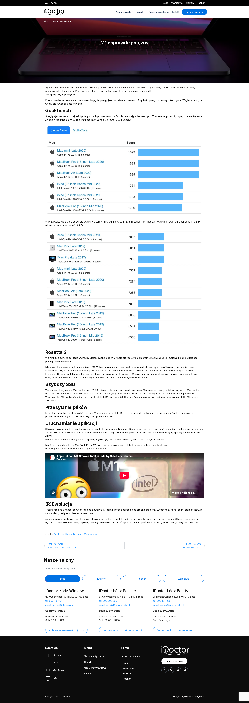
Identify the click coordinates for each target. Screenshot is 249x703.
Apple (56, 534)
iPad (55, 662)
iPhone (57, 655)
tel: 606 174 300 (162, 600)
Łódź (165, 2)
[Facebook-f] (164, 670)
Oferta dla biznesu (131, 656)
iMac (56, 678)
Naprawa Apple (123, 12)
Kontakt (175, 12)
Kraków (189, 2)
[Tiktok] (185, 670)
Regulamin (200, 696)
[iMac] (48, 679)
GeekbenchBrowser (72, 534)
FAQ (46, 2)
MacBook (58, 670)
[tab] (62, 578)
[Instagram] (171, 670)
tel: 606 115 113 (53, 600)
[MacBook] (47, 670)
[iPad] (47, 662)
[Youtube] (178, 670)
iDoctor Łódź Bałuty (170, 591)
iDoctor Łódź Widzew (64, 591)
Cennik (139, 12)
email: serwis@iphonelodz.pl (60, 605)
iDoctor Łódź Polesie (117, 591)
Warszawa (177, 2)
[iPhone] (48, 655)
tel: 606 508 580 (108, 600)
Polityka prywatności (183, 696)
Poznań (201, 2)
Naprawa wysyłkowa (159, 12)
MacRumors (90, 534)
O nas (54, 2)
